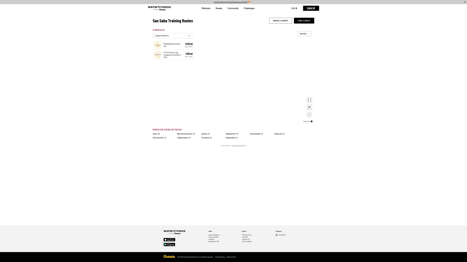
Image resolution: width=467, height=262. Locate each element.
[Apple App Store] (169, 239)
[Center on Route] (309, 107)
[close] (465, 2)
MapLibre (306, 121)
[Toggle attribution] (311, 121)
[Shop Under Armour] (169, 257)
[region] (254, 76)
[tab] (206, 8)
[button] (294, 8)
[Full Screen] (309, 99)
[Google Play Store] (169, 244)
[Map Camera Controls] (309, 114)
